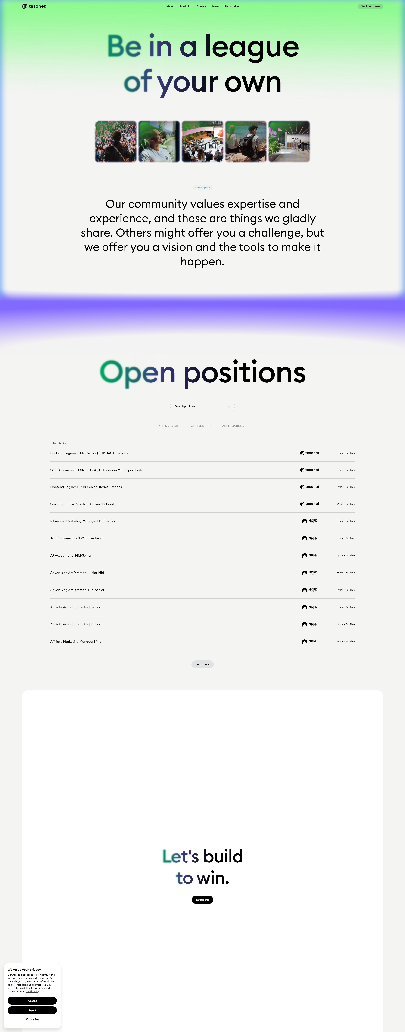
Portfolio (185, 6)
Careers (201, 6)
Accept (32, 1000)
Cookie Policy (32, 991)
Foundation (232, 6)
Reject (32, 1010)
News (215, 6)
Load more (202, 664)
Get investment (370, 6)
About (170, 6)
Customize (32, 1019)
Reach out (202, 899)
